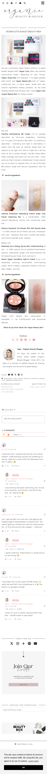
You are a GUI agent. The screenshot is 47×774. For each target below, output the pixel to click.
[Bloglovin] (16, 3)
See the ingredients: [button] (13, 175)
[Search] (25, 3)
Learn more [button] (33, 761)
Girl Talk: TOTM (37, 385)
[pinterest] (29, 643)
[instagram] (17, 643)
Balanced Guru (10, 378)
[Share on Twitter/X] (15, 375)
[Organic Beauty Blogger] (23, 12)
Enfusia (27, 378)
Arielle (5, 577)
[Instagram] (7, 3)
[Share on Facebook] (12, 375)
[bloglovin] (23, 643)
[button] (44, 3)
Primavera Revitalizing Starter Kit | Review (12, 388)
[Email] (20, 3)
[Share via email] (9, 375)
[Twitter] (3, 3)
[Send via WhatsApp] (21, 375)
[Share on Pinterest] (18, 375)
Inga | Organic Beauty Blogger (19, 479)
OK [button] (23, 767)
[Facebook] (25, 339)
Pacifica (34, 378)
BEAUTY (23, 28)
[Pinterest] (12, 3)
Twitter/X (25, 744)
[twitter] (11, 643)
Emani (20, 378)
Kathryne (6, 514)
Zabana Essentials (14, 380)
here (12, 319)
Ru (3, 449)
